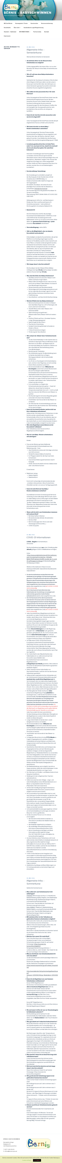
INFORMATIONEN (24, 31)
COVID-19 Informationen (38, 537)
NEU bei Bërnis (8, 23)
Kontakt (46, 31)
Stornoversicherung (47, 23)
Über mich (17, 27)
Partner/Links (37, 31)
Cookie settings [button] (26, 1160)
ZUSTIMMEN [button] (37, 1160)
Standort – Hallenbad (10, 31)
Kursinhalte (7, 27)
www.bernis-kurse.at (40, 188)
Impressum (7, 36)
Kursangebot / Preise (21, 23)
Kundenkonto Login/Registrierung (34, 27)
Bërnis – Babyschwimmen (28, 12)
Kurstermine (34, 23)
